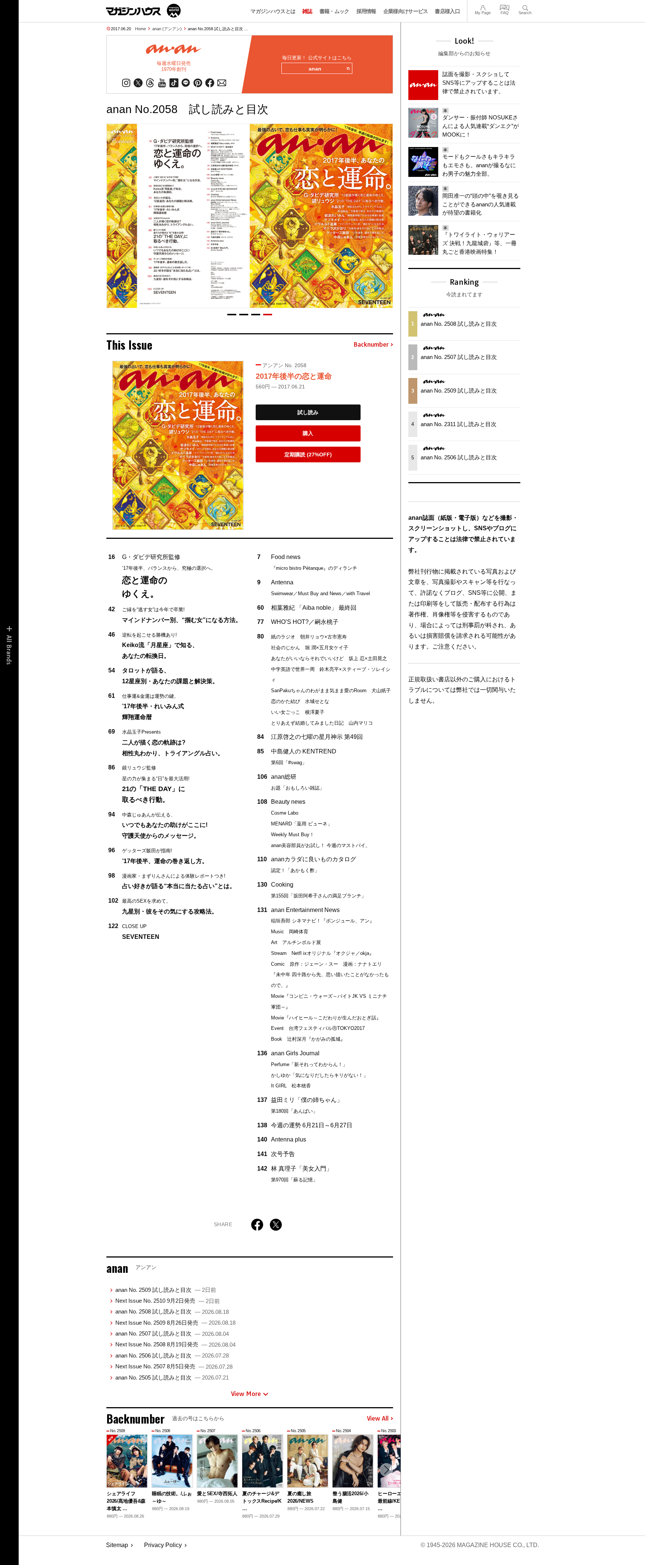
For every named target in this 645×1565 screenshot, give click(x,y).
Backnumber (371, 344)
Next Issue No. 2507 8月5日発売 (174, 1366)
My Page (483, 7)
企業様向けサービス (405, 11)
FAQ (504, 7)
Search (525, 7)
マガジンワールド (143, 11)
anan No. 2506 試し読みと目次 (172, 1355)
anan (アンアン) (167, 28)
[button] (231, 314)
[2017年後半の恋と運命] (178, 445)
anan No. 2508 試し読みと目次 (172, 1311)
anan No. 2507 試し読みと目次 (172, 1333)
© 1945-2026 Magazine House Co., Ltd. (480, 1545)
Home (140, 28)
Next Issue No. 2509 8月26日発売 (175, 1322)
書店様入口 (447, 11)
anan (315, 69)
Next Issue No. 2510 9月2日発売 (167, 1300)
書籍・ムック (334, 11)
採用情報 (366, 11)
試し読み (307, 412)
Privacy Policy (163, 1545)
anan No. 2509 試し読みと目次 (165, 1290)
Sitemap (117, 1545)
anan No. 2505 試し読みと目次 (172, 1377)
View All (378, 1418)
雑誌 (307, 11)
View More (246, 1393)
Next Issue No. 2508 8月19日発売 (175, 1344)
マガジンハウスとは (272, 11)
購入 (308, 433)
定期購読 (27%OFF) (308, 454)
